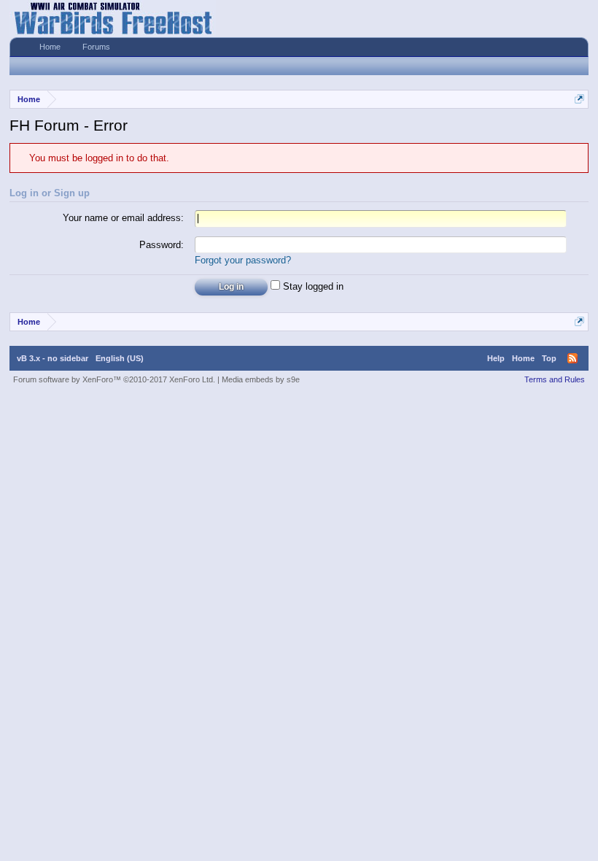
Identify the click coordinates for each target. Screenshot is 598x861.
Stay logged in (311, 286)
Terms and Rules (554, 379)
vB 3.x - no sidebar (52, 358)
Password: (161, 244)
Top (549, 358)
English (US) (120, 358)
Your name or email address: (123, 217)
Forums (96, 46)
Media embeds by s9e (261, 379)
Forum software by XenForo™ (114, 379)
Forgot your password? (243, 260)
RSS (572, 358)
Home (50, 46)
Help (496, 358)
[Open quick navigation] (579, 99)
